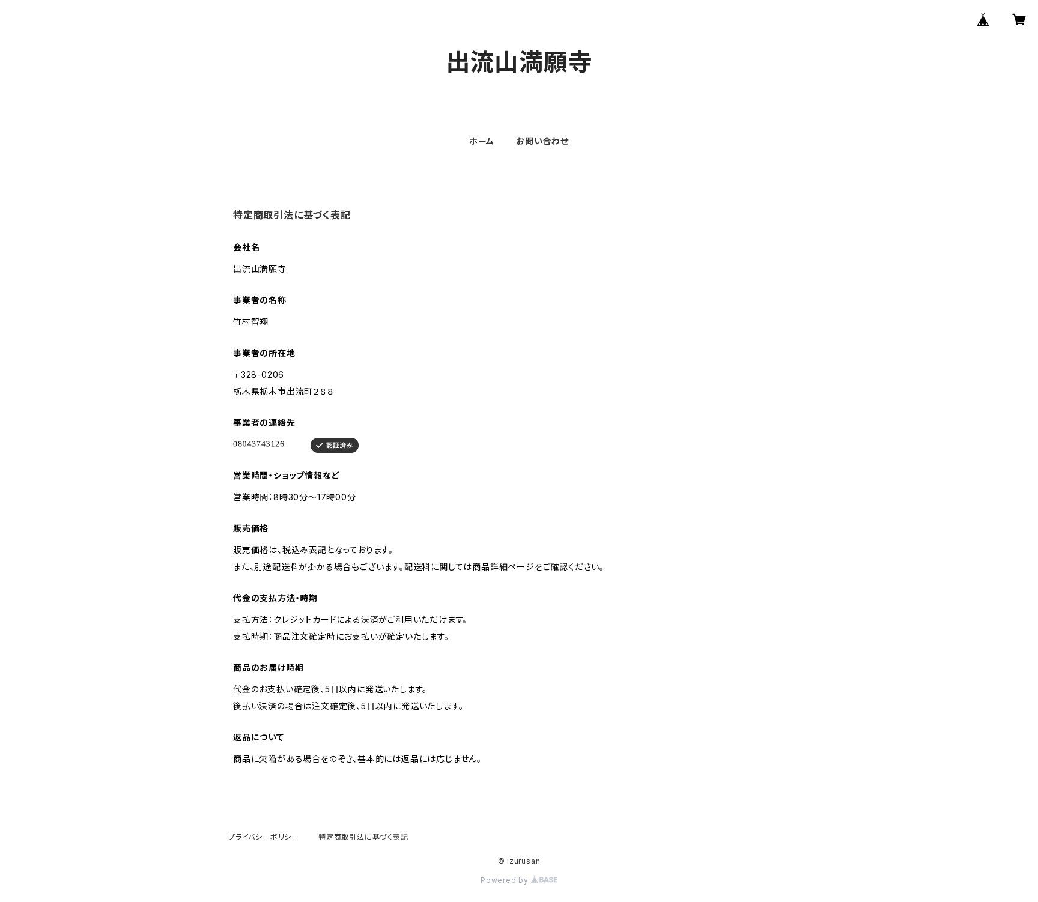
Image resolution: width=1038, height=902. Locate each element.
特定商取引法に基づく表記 (363, 836)
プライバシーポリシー (263, 836)
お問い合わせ (542, 141)
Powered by (506, 880)
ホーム (481, 141)
